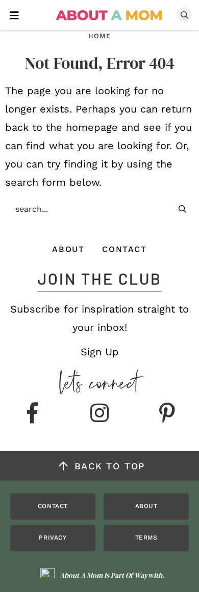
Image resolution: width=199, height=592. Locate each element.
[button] (14, 14)
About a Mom (109, 15)
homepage (92, 127)
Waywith (148, 575)
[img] (32, 414)
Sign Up (100, 352)
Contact (124, 249)
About (68, 249)
